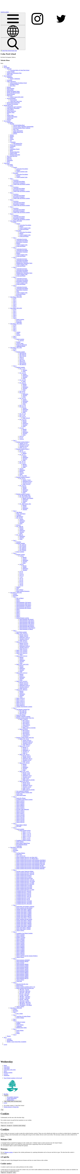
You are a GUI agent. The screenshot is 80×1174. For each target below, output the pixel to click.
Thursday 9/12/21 (26, 482)
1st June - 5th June (24, 995)
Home (5, 66)
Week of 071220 (20, 816)
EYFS (11, 166)
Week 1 (18, 599)
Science (12, 139)
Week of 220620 (20, 950)
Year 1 (11, 178)
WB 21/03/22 (22, 363)
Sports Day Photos (20, 715)
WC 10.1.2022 (23, 475)
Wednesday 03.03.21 (24, 646)
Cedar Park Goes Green (16, 101)
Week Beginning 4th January (26, 619)
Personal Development (12, 104)
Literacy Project (20, 930)
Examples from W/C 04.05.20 (23, 894)
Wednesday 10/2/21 (27, 785)
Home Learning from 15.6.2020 (24, 885)
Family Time (19, 794)
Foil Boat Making (20, 853)
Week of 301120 (20, 817)
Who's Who (10, 74)
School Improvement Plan (13, 102)
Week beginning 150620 (22, 974)
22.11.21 (21, 427)
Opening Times (10, 112)
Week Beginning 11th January (23, 602)
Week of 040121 (20, 813)
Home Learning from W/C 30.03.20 (25, 874)
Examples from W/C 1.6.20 (23, 898)
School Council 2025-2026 (16, 97)
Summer (18, 335)
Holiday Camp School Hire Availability (16, 1041)
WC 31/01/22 (22, 544)
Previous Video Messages (22, 809)
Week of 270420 (20, 940)
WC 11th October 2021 (25, 496)
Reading (12, 123)
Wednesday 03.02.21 (24, 685)
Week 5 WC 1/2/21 (24, 771)
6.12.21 (21, 437)
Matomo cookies (9, 1152)
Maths (11, 137)
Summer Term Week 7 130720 (23, 917)
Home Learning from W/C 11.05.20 (25, 879)
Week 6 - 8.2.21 (26, 839)
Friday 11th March (20, 513)
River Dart (18, 295)
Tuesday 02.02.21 (23, 684)
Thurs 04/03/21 (26, 734)
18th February (19, 516)
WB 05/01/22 (22, 353)
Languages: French (14, 149)
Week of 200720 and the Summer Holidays (27, 955)
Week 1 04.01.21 (20, 698)
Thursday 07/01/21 (27, 743)
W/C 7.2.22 (22, 415)
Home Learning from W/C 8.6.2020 (25, 884)
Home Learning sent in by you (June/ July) (26, 857)
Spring (18, 333)
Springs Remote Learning (22, 618)
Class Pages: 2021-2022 (16, 347)
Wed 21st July (22, 713)
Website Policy (10, 1099)
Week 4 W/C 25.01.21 (21, 672)
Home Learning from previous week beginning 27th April (30, 864)
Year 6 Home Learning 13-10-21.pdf (13, 1078)
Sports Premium (11, 94)
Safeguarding (10, 90)
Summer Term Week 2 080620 (23, 910)
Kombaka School (14, 84)
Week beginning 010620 (22, 971)
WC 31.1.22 (22, 451)
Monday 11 (25, 747)
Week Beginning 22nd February (27, 627)
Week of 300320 (20, 936)
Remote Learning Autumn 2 (23, 477)
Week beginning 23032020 (23, 960)
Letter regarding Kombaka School (18, 83)
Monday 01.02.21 (23, 682)
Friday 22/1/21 (26, 761)
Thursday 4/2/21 (26, 777)
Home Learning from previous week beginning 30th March (30, 861)
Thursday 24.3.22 (23, 446)
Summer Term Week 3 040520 (23, 923)
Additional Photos (20, 346)
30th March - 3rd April (25, 1003)
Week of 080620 (20, 947)
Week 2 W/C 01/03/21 (21, 651)
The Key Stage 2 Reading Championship (23, 126)
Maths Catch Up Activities (29, 727)
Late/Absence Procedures (13, 108)
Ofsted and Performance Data (14, 73)
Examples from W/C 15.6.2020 (24, 901)
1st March (18, 515)
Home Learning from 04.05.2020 (24, 878)
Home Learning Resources (22, 591)
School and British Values (13, 91)
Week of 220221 (20, 803)
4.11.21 (21, 571)
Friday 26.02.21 (23, 640)
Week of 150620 (20, 948)
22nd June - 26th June (24, 991)
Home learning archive (25, 830)
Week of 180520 (20, 944)
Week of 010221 (20, 806)
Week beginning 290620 (22, 977)
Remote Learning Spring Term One (25, 737)
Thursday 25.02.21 (24, 639)
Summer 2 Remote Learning (23, 716)
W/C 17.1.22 (22, 405)
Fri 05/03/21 (25, 736)
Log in (5, 1044)
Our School (6, 67)
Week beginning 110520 (22, 968)
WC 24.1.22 (22, 454)
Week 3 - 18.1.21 (26, 834)
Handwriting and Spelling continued (25, 906)
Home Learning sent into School (24, 908)
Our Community (8, 75)
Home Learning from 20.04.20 (23, 875)
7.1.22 (20, 577)
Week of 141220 (20, 815)
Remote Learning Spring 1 (22, 449)
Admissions (10, 77)
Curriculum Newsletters (22, 168)
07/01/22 (18, 525)
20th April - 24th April (24, 1002)
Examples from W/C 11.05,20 (23, 895)
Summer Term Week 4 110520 (23, 922)
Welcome (9, 68)
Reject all (3, 1125)
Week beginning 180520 (22, 970)
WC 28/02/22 (22, 549)
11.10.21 (21, 556)
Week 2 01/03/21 (23, 729)
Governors (9, 80)
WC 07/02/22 (22, 546)
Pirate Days (19, 854)
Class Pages (7, 163)
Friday (24, 371)
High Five (9, 159)
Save (14, 1172)
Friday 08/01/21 (26, 744)
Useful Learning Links (21, 171)
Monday (24, 384)
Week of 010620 (20, 946)
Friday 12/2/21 (26, 788)
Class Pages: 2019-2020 (16, 847)
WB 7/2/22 (22, 360)
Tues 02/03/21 (26, 732)
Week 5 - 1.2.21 (26, 837)
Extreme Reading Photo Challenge (21, 128)
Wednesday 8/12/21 (27, 481)
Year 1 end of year (20, 856)
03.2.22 (21, 581)
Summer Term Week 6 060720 (23, 916)
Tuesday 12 (25, 749)
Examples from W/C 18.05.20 (23, 896)
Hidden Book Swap (18, 132)
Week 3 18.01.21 (20, 701)
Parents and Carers (8, 105)
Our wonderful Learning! (22, 791)
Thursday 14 (25, 751)
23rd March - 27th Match (25, 1005)
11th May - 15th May (24, 998)
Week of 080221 (20, 805)
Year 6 (11, 213)
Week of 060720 (20, 953)
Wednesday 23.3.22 (24, 444)
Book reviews (19, 985)
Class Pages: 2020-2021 (16, 592)
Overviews (16, 180)
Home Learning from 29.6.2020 (24, 888)
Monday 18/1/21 (26, 756)
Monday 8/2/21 (26, 782)
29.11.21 (21, 436)
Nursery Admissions (15, 78)
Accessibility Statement (12, 1097)
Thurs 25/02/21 (26, 725)
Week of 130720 (20, 954)
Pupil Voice (10, 95)
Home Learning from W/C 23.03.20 (25, 872)
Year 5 (11, 206)
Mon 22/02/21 (26, 720)
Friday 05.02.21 (23, 688)
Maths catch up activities (28, 779)
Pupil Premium (10, 88)
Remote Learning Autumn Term (24, 792)
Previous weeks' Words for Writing (24, 871)
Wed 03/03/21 (25, 733)
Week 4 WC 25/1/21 (24, 763)
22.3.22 (21, 585)
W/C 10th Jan (19, 526)
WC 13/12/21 (22, 485)
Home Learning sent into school (24, 919)
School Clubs (10, 115)
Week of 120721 (20, 801)
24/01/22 (21, 357)
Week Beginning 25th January (23, 605)
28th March (19, 512)
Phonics (12, 136)
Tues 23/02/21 (26, 722)
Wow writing (19, 1013)
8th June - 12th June (24, 993)
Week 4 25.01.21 (20, 702)
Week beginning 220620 (22, 975)
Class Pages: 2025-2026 (16, 221)
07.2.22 (21, 582)
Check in (9, 157)
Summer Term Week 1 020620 (23, 909)
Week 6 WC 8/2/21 (24, 781)
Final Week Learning (21, 632)
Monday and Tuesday (27, 498)
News (5, 1037)
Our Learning (7, 121)
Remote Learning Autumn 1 (23, 494)
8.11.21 (21, 573)
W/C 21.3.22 (22, 380)
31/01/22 (21, 358)
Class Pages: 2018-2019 (16, 1008)
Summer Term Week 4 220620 (23, 913)
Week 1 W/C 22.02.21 (21, 633)
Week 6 (18, 616)
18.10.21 (21, 564)
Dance (17, 1032)
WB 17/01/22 (22, 356)
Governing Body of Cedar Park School (19, 70)
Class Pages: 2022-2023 (16, 323)
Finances (9, 119)
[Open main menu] (13, 19)
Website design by (11, 1107)
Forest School (13, 99)
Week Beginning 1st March (26, 629)
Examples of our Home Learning (24, 799)
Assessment (10, 160)
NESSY (15, 133)
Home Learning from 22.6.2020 (24, 886)
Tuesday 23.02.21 (23, 636)
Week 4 (18, 613)
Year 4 (11, 199)
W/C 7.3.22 (22, 368)
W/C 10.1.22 (22, 398)
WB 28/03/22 (22, 364)
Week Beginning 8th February (23, 608)
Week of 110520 (20, 943)
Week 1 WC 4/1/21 (24, 739)
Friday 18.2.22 (26, 418)
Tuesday (24, 374)
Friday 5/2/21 (25, 778)
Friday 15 (24, 753)
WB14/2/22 (22, 361)
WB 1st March (20, 598)
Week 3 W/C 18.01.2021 (22, 664)
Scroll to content (5, 12)
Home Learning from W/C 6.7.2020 (25, 889)
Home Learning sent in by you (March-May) (27, 858)
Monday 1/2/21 (26, 772)
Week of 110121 (20, 812)
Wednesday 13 (26, 750)
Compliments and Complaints (14, 106)
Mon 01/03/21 (26, 730)
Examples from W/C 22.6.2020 (24, 902)
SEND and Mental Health (13, 92)
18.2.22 (21, 450)
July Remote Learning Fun (22, 709)
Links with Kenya (11, 81)
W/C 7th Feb (19, 518)
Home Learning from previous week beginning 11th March (30, 867)
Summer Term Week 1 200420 (23, 926)
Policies (9, 87)
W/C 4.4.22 (22, 391)
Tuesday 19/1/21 (26, 757)
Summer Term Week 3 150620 (23, 912)
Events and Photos (24, 229)
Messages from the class (22, 984)
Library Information (18, 130)
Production (19, 322)
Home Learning (20, 319)
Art (11, 140)
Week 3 (18, 612)
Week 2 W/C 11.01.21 (21, 656)
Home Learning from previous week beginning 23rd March (31, 860)
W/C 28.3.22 (22, 382)
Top (2, 1109)
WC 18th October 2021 (25, 504)
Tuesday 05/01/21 (26, 740)
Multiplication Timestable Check (24, 263)
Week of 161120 (20, 820)
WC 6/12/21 (22, 478)
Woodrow (18, 542)
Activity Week (19, 343)
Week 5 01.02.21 (20, 703)
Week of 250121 (20, 808)
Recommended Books (21, 844)
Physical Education (14, 152)
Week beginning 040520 (22, 967)
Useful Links (10, 118)
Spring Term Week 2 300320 (23, 927)
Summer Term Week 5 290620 (23, 915)
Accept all (9, 1125)
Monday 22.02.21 (23, 634)
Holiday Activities (20, 937)
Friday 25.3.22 (23, 447)
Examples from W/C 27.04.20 (23, 892)
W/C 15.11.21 (22, 419)
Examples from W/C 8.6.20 (23, 899)
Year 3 (11, 192)
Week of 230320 (20, 934)
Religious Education (15, 154)
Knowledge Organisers (19, 190)
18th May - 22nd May (24, 996)
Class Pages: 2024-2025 (16, 297)
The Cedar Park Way (12, 156)
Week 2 (18, 601)
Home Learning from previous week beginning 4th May (30, 865)
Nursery (15, 167)
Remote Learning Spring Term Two (25, 718)
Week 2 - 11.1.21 (26, 833)
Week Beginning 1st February (23, 606)
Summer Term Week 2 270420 (23, 924)
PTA (8, 114)
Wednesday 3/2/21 (27, 775)
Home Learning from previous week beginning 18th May (30, 868)
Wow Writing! (19, 589)
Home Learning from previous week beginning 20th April (30, 863)
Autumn (18, 332)
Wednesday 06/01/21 (27, 741)
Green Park (19, 981)
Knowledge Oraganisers (19, 183)
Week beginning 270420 (22, 965)
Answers (21, 340)
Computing (13, 142)
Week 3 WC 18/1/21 (24, 754)
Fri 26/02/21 (25, 726)
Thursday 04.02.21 (24, 687)
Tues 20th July (23, 712)
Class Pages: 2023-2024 (16, 308)
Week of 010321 (20, 802)
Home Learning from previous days (25, 988)
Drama (18, 1033)
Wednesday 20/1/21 (27, 758)
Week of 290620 (20, 951)
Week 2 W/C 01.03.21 (21, 641)
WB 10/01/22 (22, 354)
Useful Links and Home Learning (21, 184)
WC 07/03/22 (22, 550)
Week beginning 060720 (22, 978)
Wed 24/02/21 (25, 723)
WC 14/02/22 (22, 547)
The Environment (11, 98)
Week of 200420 (20, 939)
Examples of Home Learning (23, 840)
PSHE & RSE (13, 153)
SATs (17, 291)
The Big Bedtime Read (19, 125)
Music (11, 150)
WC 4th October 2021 (24, 495)
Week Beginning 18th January (23, 603)
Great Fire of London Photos (23, 1016)
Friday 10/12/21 (26, 484)
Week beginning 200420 (22, 964)
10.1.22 (21, 578)
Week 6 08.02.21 (20, 705)
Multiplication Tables (21, 1027)
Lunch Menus (10, 109)
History (12, 147)
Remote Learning (20, 351)
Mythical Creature (20, 1022)
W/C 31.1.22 (22, 413)
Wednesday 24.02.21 (24, 637)
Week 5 (18, 615)
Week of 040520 (20, 941)
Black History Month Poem (23, 843)
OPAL (8, 161)
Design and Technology (16, 144)
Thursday (24, 370)
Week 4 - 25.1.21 (26, 836)
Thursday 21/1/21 (26, 760)
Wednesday (25, 375)
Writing (12, 135)
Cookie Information (12, 1098)
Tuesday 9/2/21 (26, 784)
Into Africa (12, 85)
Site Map (6, 1094)
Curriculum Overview (21, 239)
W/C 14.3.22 (22, 373)
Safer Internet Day (17, 143)
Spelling (18, 587)
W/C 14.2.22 (22, 416)
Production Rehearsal (21, 344)
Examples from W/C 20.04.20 (23, 891)
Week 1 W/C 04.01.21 (21, 653)
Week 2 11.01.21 (20, 699)
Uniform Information (12, 116)
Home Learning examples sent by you (25, 986)
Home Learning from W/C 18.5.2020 (25, 881)
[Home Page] (9, 50)
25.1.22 (21, 580)
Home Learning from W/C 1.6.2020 (25, 882)
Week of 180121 (20, 810)
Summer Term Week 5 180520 (23, 920)
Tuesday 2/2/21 (26, 774)
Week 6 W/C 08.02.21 (21, 689)
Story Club (16, 129)
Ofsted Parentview (11, 111)
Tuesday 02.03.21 (23, 644)
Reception (15, 173)
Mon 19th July (23, 710)
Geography (13, 146)
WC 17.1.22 (22, 463)
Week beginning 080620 (22, 972)
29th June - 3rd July (24, 989)
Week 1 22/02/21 (23, 719)
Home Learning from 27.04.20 (23, 877)
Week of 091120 (20, 822)
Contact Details (10, 71)
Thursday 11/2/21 (26, 787)
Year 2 (11, 185)
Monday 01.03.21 (23, 643)
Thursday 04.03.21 (24, 647)
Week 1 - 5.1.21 (26, 832)
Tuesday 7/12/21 (26, 480)
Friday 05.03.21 (23, 649)
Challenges (19, 1026)
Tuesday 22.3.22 (23, 443)
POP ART (18, 826)
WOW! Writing (20, 1017)
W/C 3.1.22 (22, 392)
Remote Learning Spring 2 (22, 442)
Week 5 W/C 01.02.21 (21, 681)
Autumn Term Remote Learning (24, 706)
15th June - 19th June (24, 992)
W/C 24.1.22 (22, 406)
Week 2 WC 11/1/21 (24, 746)
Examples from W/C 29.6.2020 (24, 903)
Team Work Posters (21, 795)
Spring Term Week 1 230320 (23, 929)
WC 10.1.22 (22, 461)
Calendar (9, 1039)
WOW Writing (20, 841)
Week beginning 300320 (22, 961)
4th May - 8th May (24, 999)
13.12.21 (21, 439)
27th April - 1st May (24, 1001)
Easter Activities (20, 963)
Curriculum (9, 122)
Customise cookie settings (19, 1125)
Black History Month (21, 825)
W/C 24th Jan (19, 534)
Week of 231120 (20, 819)
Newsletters (10, 1040)
